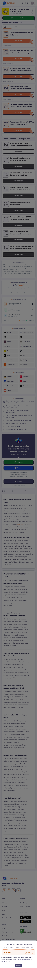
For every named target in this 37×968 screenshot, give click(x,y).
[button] (29, 952)
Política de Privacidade (23, 959)
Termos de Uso (5, 961)
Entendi (18, 965)
